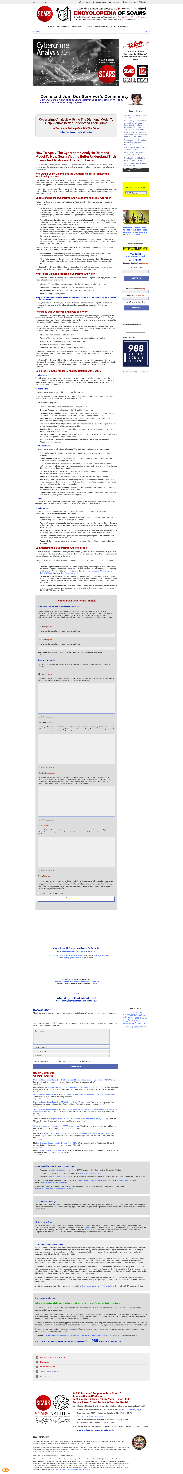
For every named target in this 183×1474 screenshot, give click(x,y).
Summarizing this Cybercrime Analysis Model (135, 164)
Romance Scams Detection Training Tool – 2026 (58, 1143)
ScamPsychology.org (68, 573)
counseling (123, 1180)
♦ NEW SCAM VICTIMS (135, 1016)
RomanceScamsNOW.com (98, 571)
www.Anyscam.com (134, 261)
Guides (137, 1017)
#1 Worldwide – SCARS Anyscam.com (75, 1102)
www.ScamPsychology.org (58, 1176)
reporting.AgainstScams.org (72, 951)
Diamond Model (132, 1023)
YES (41, 655)
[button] (131, 26)
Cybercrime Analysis (128, 1017)
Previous (38, 32)
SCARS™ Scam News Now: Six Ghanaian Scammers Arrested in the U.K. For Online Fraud (77, 1133)
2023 (144, 1016)
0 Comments (127, 1026)
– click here (76, 1336)
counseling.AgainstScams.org (89, 1180)
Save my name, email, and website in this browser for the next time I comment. (64, 1061)
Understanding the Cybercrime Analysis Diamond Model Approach (135, 142)
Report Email (136, 283)
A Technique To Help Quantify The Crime (135, 117)
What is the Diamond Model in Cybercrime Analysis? (135, 148)
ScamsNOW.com (46, 573)
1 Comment (137, 240)
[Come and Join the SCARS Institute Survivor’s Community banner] (91, 95)
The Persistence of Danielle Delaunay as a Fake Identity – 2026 (84, 1080)
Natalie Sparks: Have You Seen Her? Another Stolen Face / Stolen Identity (88, 1095)
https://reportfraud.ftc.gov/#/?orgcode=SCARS (66, 956)
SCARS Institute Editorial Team (44, 1080)
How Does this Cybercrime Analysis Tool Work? (133, 154)
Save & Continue (74, 898)
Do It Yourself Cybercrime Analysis (133, 170)
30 (76, 993)
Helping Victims (141, 1023)
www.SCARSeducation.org (89, 1173)
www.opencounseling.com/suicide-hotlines (55, 1189)
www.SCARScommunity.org (128, 1410)
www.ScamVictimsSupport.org (60, 1170)
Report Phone (136, 313)
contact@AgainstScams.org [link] (92, 1416)
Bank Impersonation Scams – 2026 (53, 1150)
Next (146, 32)
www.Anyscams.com (101, 956)
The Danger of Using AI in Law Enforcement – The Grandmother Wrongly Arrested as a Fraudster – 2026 (135, 232)
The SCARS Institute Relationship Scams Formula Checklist (76, 982)
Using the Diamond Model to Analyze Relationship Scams (134, 159)
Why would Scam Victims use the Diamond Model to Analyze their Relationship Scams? (135, 135)
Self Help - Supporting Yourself (134, 1018)
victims (86, 1227)
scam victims (126, 1025)
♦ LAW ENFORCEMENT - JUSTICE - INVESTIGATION (135, 1019)
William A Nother (39, 1126)
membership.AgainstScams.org (53, 1182)
